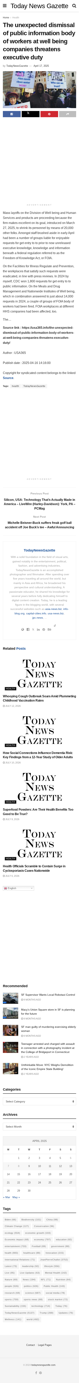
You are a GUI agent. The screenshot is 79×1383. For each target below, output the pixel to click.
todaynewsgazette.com (43, 1365)
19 (60, 1174)
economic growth (38, 1233)
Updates (66, 1313)
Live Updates (30, 1273)
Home (6, 17)
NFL (46, 1279)
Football (39, 1246)
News (29, 1279)
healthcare (31, 1253)
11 (50, 1166)
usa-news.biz (56, 613)
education (64, 1239)
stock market (58, 1299)
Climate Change (17, 1226)
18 (50, 1174)
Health (15, 17)
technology (40, 1306)
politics (31, 1286)
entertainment (16, 1246)
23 (29, 1182)
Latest (11, 1266)
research (12, 1293)
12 (60, 1166)
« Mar (6, 1197)
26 (60, 1182)
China (52, 1219)
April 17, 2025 (41, 65)
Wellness (13, 1319)
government (60, 1246)
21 (8, 1182)
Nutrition (63, 1279)
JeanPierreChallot (54, 1259)
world (33, 1319)
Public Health (54, 1286)
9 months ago (32, 999)
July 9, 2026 (12, 819)
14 (8, 1174)
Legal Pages (45, 1345)
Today (61, 1306)
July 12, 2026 (13, 706)
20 (70, 1174)
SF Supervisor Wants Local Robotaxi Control (48, 994)
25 (50, 1182)
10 (39, 1166)
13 (70, 1166)
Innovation (55, 1253)
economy (42, 1239)
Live (10, 1273)
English (11, 888)
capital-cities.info (36, 613)
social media (55, 1293)
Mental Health (56, 1273)
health (15, 386)
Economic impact (17, 1239)
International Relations (20, 1259)
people (12, 1286)
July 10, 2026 (13, 762)
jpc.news (37, 617)
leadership (30, 1266)
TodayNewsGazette (17, 65)
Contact (30, 1345)
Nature (11, 1279)
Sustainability (15, 1306)
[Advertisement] (39, 161)
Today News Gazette (39, 6)
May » (16, 1197)
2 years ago (31, 1057)
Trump (46, 1313)
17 (39, 1174)
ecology (12, 1233)
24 (39, 1182)
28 (8, 1190)
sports (12, 1299)
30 (29, 1190)
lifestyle (52, 1266)
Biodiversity (31, 1219)
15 (18, 1174)
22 (18, 1182)
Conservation (44, 1226)
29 (18, 1190)
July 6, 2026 (12, 876)
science (33, 1293)
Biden (10, 1219)
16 (29, 1174)
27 (70, 1182)
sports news (33, 1299)
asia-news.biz (53, 608)
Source (8, 378)
